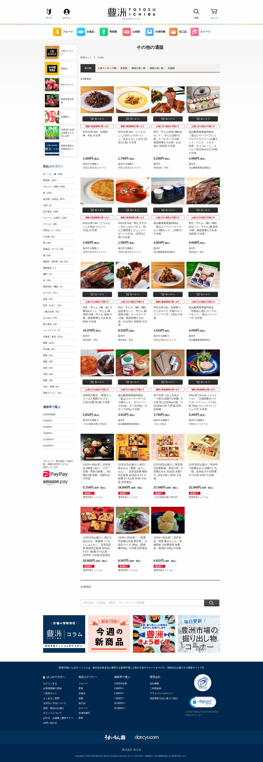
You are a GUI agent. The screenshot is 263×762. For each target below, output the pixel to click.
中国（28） (48, 374)
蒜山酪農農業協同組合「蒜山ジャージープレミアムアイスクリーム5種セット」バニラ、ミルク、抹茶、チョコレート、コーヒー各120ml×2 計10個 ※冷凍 (203, 142)
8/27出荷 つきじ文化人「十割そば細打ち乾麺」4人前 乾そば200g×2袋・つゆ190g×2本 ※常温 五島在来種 (168, 402)
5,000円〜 (48, 427)
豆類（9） (48, 205)
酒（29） (47, 255)
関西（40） (48, 361)
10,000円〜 (48, 439)
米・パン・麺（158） (53, 174)
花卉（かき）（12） (53, 305)
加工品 (183, 31)
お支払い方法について (54, 703)
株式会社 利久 (161, 167)
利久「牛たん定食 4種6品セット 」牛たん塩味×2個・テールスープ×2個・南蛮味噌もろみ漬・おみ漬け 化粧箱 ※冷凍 (168, 138)
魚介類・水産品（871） (54, 199)
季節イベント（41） (53, 393)
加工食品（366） (51, 211)
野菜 (81, 688)
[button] (202, 702)
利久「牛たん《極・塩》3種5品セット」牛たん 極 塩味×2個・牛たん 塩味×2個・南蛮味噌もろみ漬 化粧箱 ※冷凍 (97, 314)
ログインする (50, 683)
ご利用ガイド (50, 693)
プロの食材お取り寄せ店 (95, 424)
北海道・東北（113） (53, 336)
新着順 (123, 68)
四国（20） (48, 380)
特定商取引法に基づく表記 (164, 698)
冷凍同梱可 (84, 713)
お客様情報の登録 (52, 688)
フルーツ (68, 31)
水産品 (90, 31)
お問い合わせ (50, 722)
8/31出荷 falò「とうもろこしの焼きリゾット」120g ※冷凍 (96, 226)
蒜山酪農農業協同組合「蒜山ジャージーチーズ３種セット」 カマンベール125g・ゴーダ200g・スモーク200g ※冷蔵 (132, 402)
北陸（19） (48, 368)
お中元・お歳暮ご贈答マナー (58, 718)
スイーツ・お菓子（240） (55, 218)
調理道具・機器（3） (53, 286)
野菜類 (113, 31)
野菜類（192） (50, 180)
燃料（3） (48, 274)
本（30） (47, 280)
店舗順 (171, 68)
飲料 (81, 718)
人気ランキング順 (107, 68)
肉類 (81, 698)
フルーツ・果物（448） (54, 186)
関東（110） (49, 343)
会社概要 (154, 683)
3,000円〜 (48, 420)
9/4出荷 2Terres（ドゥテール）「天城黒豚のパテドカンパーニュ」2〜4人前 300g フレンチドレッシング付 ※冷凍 (203, 402)
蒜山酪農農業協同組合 (199, 167)
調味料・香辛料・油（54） (56, 261)
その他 (100, 57)
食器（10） (48, 299)
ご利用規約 (155, 688)
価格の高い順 (157, 68)
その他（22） (49, 236)
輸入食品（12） (51, 324)
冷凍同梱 (160, 31)
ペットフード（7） (52, 330)
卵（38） (47, 243)
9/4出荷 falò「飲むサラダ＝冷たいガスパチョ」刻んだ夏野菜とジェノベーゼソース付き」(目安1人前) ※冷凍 (132, 230)
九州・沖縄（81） (52, 386)
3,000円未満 (49, 414)
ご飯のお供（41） (52, 311)
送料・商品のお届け (53, 708)
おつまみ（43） (51, 318)
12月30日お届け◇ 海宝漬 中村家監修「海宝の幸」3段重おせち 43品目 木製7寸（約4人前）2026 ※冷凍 (168, 471)
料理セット (86, 57)
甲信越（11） (49, 349)
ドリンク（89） (51, 224)
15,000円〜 (48, 445)
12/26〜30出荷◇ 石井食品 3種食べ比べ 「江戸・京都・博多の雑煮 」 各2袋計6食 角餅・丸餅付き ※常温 (97, 471)
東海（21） (48, 355)
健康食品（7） (50, 268)
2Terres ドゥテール (198, 424)
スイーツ (205, 31)
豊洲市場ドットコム (92, 497)
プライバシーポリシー (161, 693)
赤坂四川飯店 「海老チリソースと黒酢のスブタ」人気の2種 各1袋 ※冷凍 (97, 399)
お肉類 (136, 31)
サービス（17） (51, 293)
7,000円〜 (48, 433)
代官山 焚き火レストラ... (95, 167)
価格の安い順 (138, 68)
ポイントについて (52, 713)
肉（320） (48, 193)
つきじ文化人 (160, 424)
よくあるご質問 (51, 698)
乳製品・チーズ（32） (54, 249)
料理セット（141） (52, 230)
